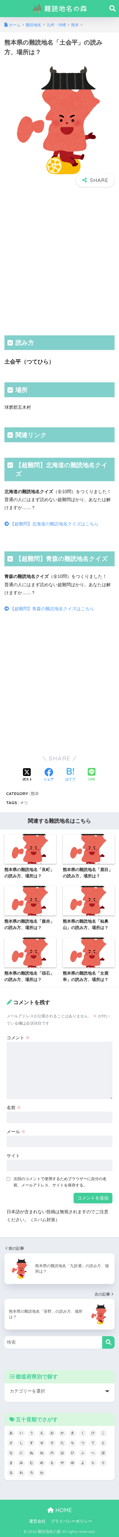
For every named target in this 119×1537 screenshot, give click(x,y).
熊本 (35, 793)
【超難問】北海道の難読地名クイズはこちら (54, 524)
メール (16, 1131)
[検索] (108, 1342)
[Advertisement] (59, 260)
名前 (14, 1107)
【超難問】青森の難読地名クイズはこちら (51, 608)
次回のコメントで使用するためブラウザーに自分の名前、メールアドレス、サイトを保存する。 (60, 1182)
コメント (18, 1037)
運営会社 (37, 1521)
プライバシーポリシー (71, 1521)
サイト (13, 1155)
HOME (63, 1510)
